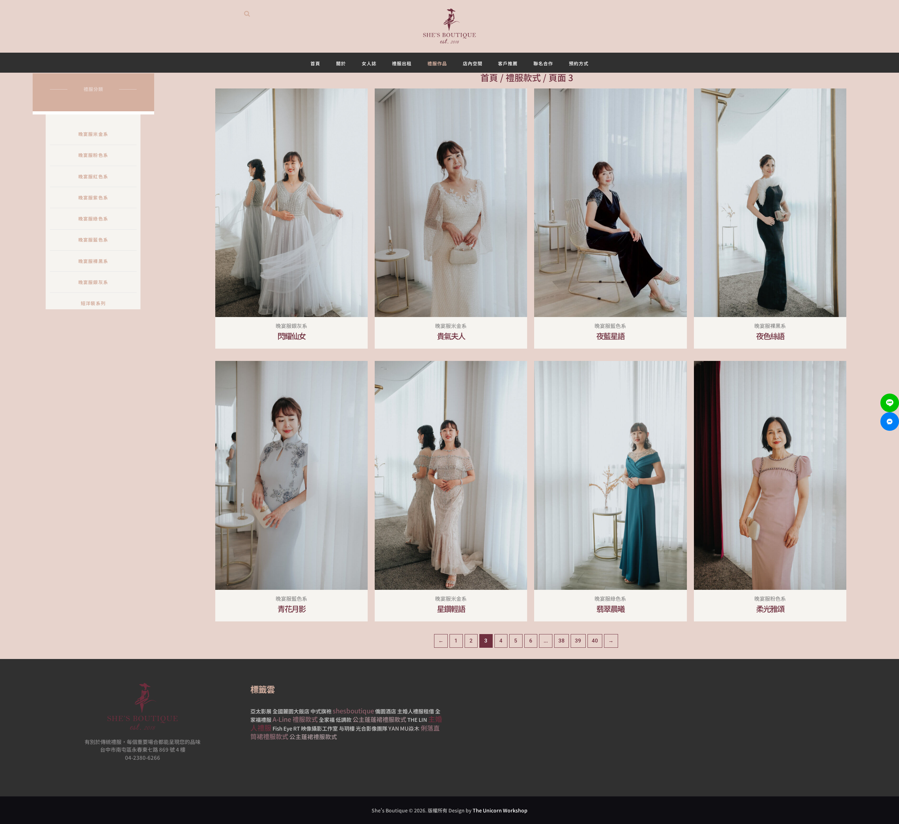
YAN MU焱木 (404, 728)
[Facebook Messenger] (889, 421)
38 (561, 641)
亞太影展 (260, 711)
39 (578, 641)
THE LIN (417, 719)
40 (595, 641)
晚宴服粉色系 (93, 155)
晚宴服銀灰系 (93, 282)
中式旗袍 (321, 711)
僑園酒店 (385, 711)
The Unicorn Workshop (500, 810)
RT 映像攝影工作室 (315, 728)
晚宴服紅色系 (93, 176)
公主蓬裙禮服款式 (313, 736)
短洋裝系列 (93, 303)
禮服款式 (523, 77)
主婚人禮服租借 (415, 711)
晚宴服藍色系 (93, 239)
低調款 (344, 719)
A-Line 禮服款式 (295, 719)
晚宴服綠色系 (93, 218)
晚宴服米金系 (93, 134)
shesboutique (353, 710)
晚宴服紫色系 (93, 197)
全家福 (327, 719)
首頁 (489, 77)
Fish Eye (282, 728)
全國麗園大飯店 (291, 711)
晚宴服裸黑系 (93, 261)
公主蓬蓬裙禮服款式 (379, 719)
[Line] (889, 403)
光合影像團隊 (371, 728)
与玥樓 (347, 728)
